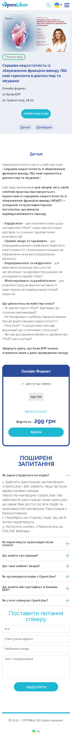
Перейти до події (36, 113)
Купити (36, 432)
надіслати (36, 686)
